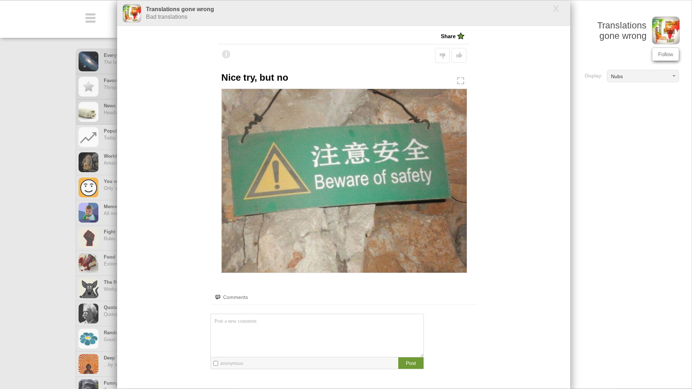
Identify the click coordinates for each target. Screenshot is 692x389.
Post (411, 363)
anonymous (231, 363)
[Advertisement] (629, 143)
